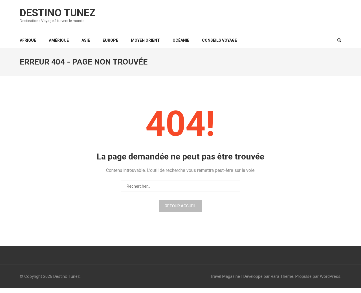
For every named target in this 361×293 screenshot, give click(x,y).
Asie (86, 40)
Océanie (181, 40)
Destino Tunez (57, 13)
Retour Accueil (180, 206)
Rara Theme (282, 276)
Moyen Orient (145, 40)
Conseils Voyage (219, 40)
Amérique (59, 40)
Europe (110, 40)
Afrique (28, 40)
